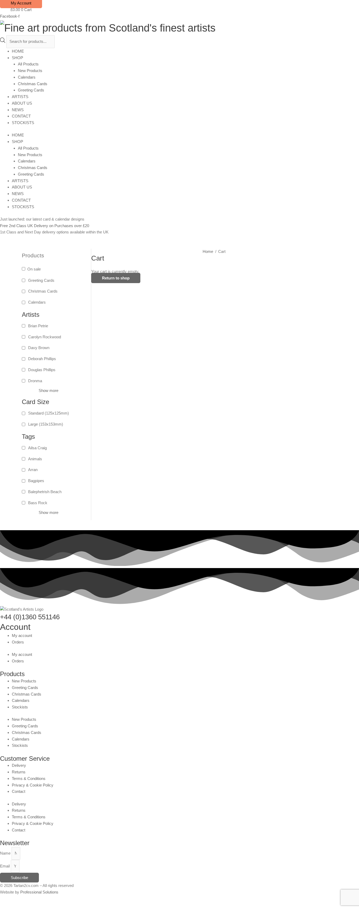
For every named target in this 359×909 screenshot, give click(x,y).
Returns (18, 772)
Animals (35, 459)
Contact (18, 791)
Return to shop (116, 278)
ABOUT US (22, 103)
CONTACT (21, 116)
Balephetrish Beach (44, 491)
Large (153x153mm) (45, 424)
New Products (30, 70)
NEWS (18, 110)
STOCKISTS (23, 122)
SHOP (17, 57)
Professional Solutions (39, 892)
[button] (1, 905)
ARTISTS (20, 96)
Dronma (35, 381)
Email (5, 866)
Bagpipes (36, 480)
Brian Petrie (38, 326)
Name (6, 853)
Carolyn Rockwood (44, 337)
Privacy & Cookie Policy (32, 785)
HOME (18, 51)
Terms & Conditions (28, 778)
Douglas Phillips (41, 369)
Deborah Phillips (42, 358)
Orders (18, 642)
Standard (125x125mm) (48, 413)
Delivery (19, 765)
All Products (28, 64)
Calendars (26, 77)
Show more (48, 390)
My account (22, 635)
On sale (34, 269)
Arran (33, 469)
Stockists (20, 707)
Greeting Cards (31, 90)
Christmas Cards (32, 83)
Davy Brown (38, 347)
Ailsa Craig (37, 448)
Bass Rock (37, 503)
